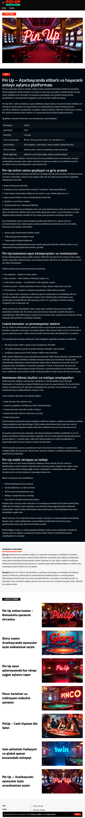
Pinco (11, 530)
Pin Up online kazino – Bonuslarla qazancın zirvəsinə (17, 615)
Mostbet (6, 572)
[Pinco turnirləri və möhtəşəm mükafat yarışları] (62, 698)
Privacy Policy (36, 814)
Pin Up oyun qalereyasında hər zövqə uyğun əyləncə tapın (19, 670)
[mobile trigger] (4, 3)
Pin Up (5, 554)
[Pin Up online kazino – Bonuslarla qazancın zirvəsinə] (62, 615)
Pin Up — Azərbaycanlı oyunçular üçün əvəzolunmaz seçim (17, 781)
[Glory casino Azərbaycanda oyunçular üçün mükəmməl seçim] (62, 643)
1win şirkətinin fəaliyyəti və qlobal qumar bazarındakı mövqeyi (19, 753)
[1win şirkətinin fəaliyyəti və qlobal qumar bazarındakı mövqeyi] (62, 753)
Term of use (38, 806)
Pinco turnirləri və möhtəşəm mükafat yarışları (16, 698)
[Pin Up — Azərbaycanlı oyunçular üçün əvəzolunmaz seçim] (62, 781)
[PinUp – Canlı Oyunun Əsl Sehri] (62, 726)
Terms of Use (50, 814)
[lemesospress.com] (13, 3)
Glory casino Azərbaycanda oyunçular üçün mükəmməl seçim (19, 643)
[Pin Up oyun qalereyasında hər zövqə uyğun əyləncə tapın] (62, 670)
